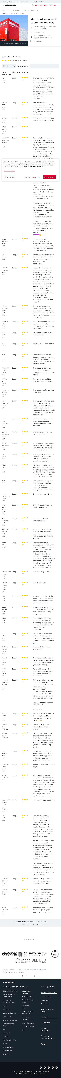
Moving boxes (19, 1)
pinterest (34, 976)
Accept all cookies (49, 177)
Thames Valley (8, 1047)
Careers (44, 1044)
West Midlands (8, 1050)
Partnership (45, 1000)
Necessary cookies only (32, 177)
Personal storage (28, 1023)
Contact (45, 1017)
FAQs (23, 1030)
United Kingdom (8, 972)
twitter (26, 976)
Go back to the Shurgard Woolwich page (31, 922)
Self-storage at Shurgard (15, 987)
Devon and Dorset (9, 1013)
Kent (4, 1029)
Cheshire (6, 1009)
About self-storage (26, 992)
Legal (17, 1071)
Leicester (6, 1033)
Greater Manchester (10, 1020)
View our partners (9, 171)
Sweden (34, 969)
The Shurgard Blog (47, 1010)
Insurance (45, 1023)
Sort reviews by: (9, 66)
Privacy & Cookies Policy (27, 1071)
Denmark (12, 969)
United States (19, 972)
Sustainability (45, 1004)
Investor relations (38, 1)
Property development (47, 1037)
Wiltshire (6, 1054)
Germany (27, 969)
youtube (30, 976)
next (37, 924)
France (19, 969)
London (5, 1036)
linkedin (38, 976)
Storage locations (10, 991)
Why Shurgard (27, 996)
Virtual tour (38, 41)
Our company (46, 997)
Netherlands (43, 969)
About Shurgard (48, 992)
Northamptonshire (9, 1040)
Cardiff (5, 1006)
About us (28, 1)
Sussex (5, 1043)
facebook (23, 976)
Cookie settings (10, 177)
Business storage (8, 1)
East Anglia (7, 1016)
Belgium (4, 969)
